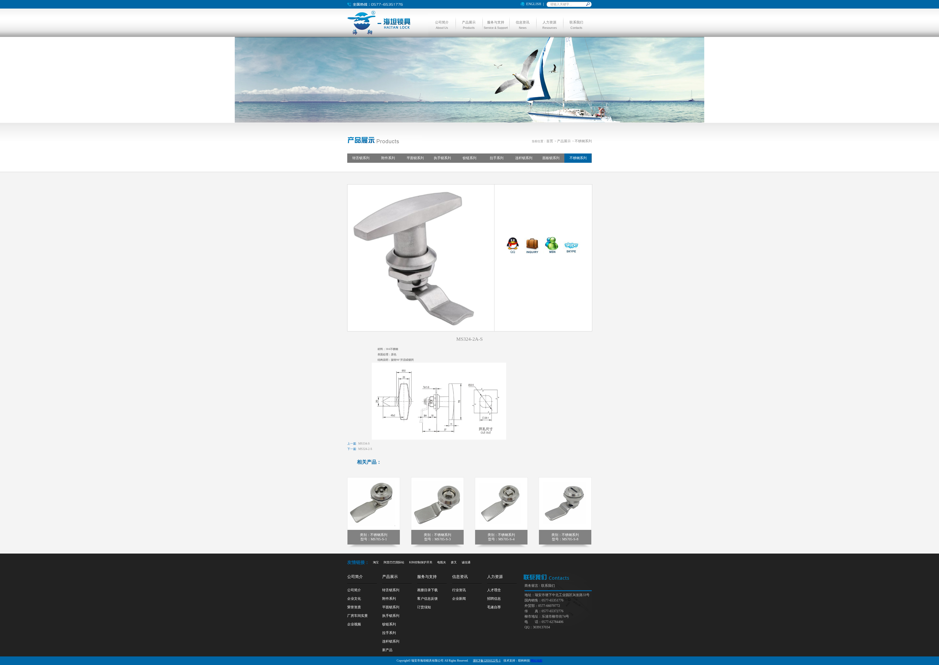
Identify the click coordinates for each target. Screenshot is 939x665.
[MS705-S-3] (437, 529)
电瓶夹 (441, 562)
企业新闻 (459, 598)
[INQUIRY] (532, 253)
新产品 (387, 650)
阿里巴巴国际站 (394, 562)
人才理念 (494, 590)
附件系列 (388, 158)
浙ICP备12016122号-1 (487, 660)
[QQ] (512, 253)
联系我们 (548, 586)
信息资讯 (460, 577)
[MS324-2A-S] (420, 330)
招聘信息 (494, 598)
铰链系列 (469, 158)
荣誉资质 (354, 607)
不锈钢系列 (583, 141)
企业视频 (354, 624)
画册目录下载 (427, 590)
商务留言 (531, 586)
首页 (549, 141)
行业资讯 (459, 590)
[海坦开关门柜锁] (379, 34)
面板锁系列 (550, 158)
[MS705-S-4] (501, 529)
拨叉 (454, 562)
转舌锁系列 (360, 158)
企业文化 (354, 598)
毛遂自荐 (494, 607)
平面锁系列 (415, 158)
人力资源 (495, 577)
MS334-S (364, 443)
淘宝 (376, 562)
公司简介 (355, 577)
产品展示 (564, 141)
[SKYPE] (571, 253)
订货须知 (424, 607)
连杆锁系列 (523, 158)
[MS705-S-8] (565, 529)
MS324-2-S (365, 449)
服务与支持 (427, 577)
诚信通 (466, 562)
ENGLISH (533, 4)
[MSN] (551, 253)
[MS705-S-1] (373, 529)
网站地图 (536, 660)
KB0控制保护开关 (420, 562)
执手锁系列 (442, 158)
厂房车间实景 (357, 616)
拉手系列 (496, 158)
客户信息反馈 (427, 598)
